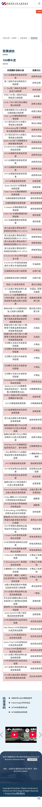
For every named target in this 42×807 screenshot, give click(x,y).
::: (3, 48)
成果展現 (23, 38)
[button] (1, 734)
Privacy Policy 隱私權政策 (15, 793)
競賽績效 (34, 38)
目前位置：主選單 (9, 38)
